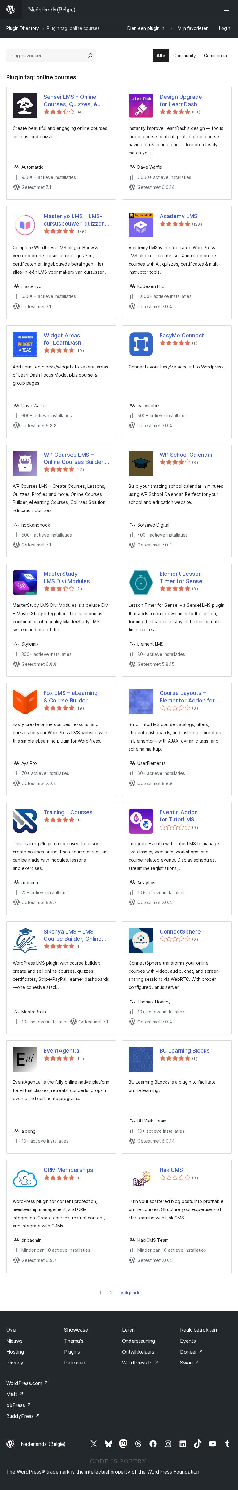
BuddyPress (23, 1416)
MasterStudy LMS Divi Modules (67, 577)
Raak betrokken (198, 1330)
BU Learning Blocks (185, 1050)
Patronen (74, 1363)
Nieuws (14, 1341)
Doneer (191, 1352)
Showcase (76, 1330)
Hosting (15, 1352)
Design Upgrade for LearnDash (181, 100)
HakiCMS (171, 1170)
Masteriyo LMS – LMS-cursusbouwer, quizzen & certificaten (74, 220)
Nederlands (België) (43, 1444)
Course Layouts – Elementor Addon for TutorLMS (187, 697)
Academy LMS (178, 216)
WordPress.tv (140, 1363)
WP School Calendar (186, 454)
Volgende (131, 1292)
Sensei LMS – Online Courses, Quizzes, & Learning (70, 101)
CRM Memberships (68, 1170)
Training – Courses (68, 812)
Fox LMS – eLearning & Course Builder (71, 696)
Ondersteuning (138, 1341)
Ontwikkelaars (138, 1352)
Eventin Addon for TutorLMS (179, 816)
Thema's (73, 1341)
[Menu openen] (228, 9)
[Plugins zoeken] (90, 55)
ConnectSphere (180, 931)
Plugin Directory (22, 28)
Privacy (14, 1363)
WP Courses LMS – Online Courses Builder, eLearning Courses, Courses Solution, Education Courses (74, 458)
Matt (15, 1394)
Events (188, 1341)
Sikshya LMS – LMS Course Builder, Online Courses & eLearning (73, 935)
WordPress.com (27, 1383)
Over (11, 1330)
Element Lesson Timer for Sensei (182, 577)
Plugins (72, 1352)
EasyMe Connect (182, 335)
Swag (189, 1363)
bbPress (18, 1405)
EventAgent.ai (62, 1050)
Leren (128, 1330)
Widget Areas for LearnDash (62, 339)
